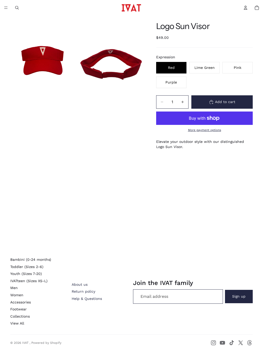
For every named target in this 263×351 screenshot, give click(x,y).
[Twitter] (241, 343)
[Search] (17, 7)
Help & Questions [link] (87, 299)
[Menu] (6, 8)
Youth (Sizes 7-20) (26, 274)
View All (17, 323)
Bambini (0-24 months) (30, 259)
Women (16, 295)
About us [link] (80, 284)
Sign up (239, 296)
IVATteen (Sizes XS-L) (29, 281)
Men (14, 288)
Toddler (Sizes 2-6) (26, 267)
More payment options (204, 130)
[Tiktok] (232, 343)
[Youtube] (222, 343)
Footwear (18, 309)
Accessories (20, 302)
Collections (20, 316)
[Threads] (250, 343)
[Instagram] (213, 343)
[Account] (245, 7)
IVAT (26, 343)
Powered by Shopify (46, 343)
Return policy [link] (83, 291)
